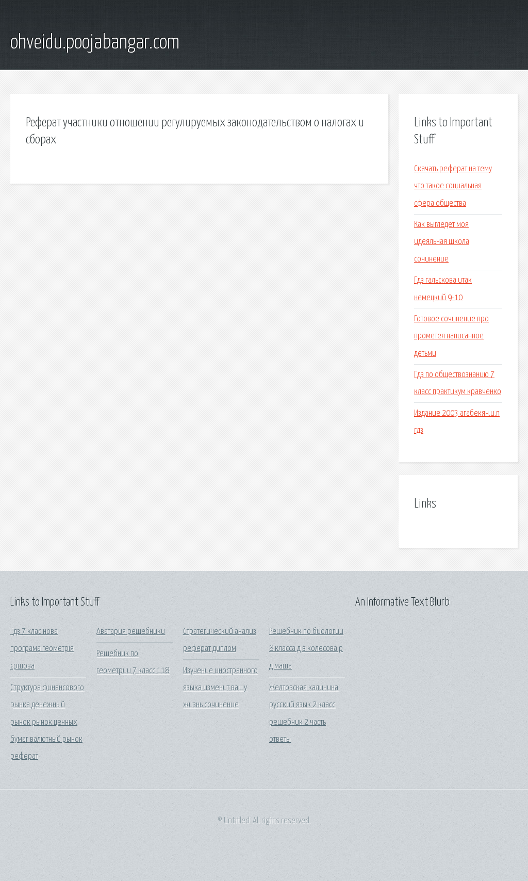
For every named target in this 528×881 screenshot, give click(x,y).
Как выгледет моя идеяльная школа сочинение (441, 242)
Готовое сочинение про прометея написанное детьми (451, 336)
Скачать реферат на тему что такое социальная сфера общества (453, 186)
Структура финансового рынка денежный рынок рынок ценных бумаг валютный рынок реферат (47, 722)
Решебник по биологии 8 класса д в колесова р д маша (306, 649)
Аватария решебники (130, 631)
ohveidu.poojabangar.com (94, 43)
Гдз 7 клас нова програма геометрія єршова (42, 649)
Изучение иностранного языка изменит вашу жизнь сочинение (220, 688)
